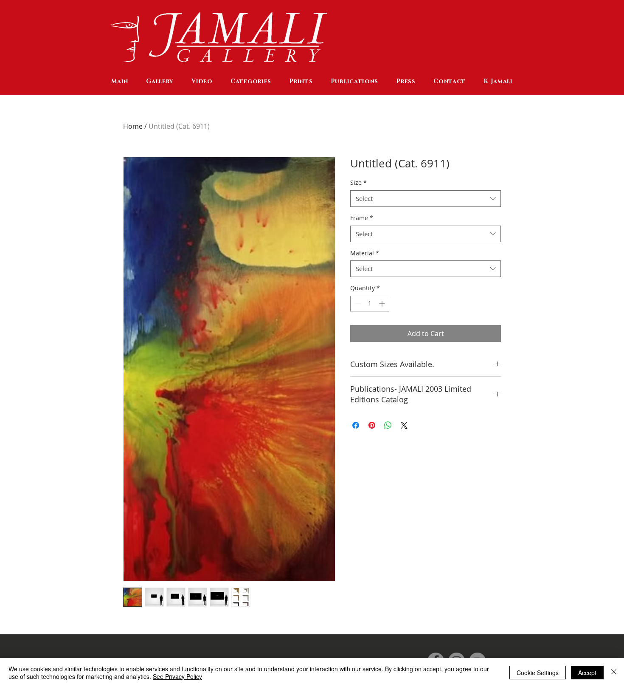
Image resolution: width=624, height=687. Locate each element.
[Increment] (382, 303)
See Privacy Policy (177, 676)
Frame (361, 218)
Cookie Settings (538, 672)
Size (358, 182)
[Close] (614, 672)
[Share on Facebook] (356, 425)
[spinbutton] (369, 303)
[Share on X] (404, 425)
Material (364, 253)
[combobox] (425, 198)
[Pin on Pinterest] (372, 425)
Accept (587, 672)
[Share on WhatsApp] (388, 425)
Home (133, 126)
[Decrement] (356, 303)
